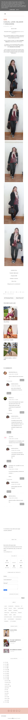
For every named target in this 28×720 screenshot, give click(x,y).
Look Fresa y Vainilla (8, 340)
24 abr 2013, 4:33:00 (15, 450)
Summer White (13, 630)
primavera (15, 610)
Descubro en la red (8, 616)
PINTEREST (14, 562)
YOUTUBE (13, 567)
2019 (6, 667)
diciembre (7, 680)
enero (6, 700)
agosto (6, 687)
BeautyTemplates (17, 718)
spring (15, 608)
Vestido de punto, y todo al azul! (10, 358)
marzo (6, 696)
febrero (6, 698)
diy (21, 606)
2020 (6, 666)
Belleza (10, 608)
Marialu (11, 397)
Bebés (14, 614)
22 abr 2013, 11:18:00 (13, 399)
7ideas (5, 610)
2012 (6, 702)
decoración (10, 606)
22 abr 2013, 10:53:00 (13, 374)
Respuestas (9, 381)
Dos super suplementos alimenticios (15, 640)
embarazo (6, 621)
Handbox (20, 612)
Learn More (12, 9)
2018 (6, 669)
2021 (6, 664)
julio (5, 689)
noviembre (7, 682)
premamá (12, 293)
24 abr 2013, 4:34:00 (13, 498)
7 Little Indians (13, 621)
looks (5, 19)
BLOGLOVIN (7, 567)
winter (5, 608)
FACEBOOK (21, 562)
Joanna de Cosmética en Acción (16, 466)
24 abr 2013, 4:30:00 (15, 385)
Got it (17, 9)
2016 (6, 673)
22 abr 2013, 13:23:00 (13, 438)
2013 (6, 678)
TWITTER (21, 567)
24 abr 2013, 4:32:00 (15, 418)
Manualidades (20, 608)
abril (5, 694)
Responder (22, 380)
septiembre (7, 686)
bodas (10, 614)
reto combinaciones (17, 616)
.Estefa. (11, 436)
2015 (6, 675)
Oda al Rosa (6, 321)
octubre (6, 684)
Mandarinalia (13, 372)
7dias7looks (6, 612)
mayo (6, 693)
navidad (5, 614)
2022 (6, 662)
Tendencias (17, 606)
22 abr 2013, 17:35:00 (13, 469)
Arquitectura (13, 612)
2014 (6, 677)
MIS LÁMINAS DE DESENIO (16, 649)
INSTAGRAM (7, 562)
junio (6, 691)
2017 (6, 671)
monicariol (7, 26)
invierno (10, 610)
